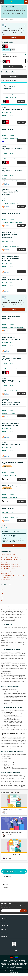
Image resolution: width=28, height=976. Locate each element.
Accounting (5, 879)
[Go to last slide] (2, 61)
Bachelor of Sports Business (7, 573)
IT (3, 890)
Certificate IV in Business (6, 577)
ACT (2, 588)
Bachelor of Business (5, 556)
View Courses (14, 545)
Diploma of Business (5, 579)
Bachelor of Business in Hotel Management (10, 566)
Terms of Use (4, 936)
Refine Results (14, 76)
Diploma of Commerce (6, 580)
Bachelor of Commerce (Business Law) (9, 570)
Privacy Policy (4, 932)
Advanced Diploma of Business (8, 554)
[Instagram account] (16, 950)
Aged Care (5, 884)
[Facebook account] (12, 950)
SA (1, 595)
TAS (2, 597)
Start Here (13, 37)
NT (2, 591)
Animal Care (6, 881)
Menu (2, 2)
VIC (2, 598)
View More (5, 893)
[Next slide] (26, 61)
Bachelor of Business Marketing (8, 568)
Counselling (5, 887)
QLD (2, 593)
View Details (21, 101)
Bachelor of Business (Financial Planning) (10, 557)
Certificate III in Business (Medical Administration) (12, 575)
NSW (2, 589)
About (13, 49)
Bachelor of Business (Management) (9, 562)
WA (2, 600)
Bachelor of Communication (7, 571)
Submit (23, 911)
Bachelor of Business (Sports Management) (10, 564)
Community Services (7, 876)
